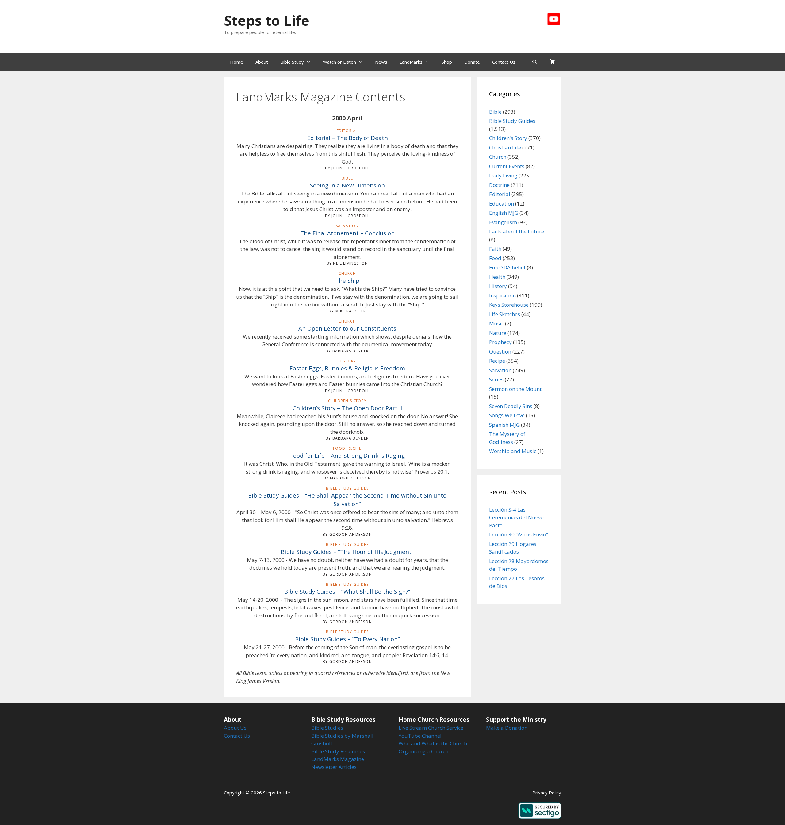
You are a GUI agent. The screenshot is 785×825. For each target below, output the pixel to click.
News (381, 62)
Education (501, 203)
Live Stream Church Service (431, 727)
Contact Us (503, 62)
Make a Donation (506, 727)
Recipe (497, 360)
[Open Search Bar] (535, 62)
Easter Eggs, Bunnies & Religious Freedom (347, 368)
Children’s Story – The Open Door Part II (347, 408)
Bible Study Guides (512, 120)
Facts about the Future (516, 231)
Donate (472, 62)
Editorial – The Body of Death (347, 138)
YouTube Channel (420, 735)
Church (497, 156)
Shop (447, 62)
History (498, 286)
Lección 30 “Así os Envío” (518, 534)
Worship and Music (512, 451)
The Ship (347, 280)
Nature (497, 332)
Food (495, 258)
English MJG (503, 212)
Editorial (499, 194)
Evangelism (503, 222)
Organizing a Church (423, 751)
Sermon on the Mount (515, 388)
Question (500, 351)
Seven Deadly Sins (510, 406)
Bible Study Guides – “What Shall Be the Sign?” (347, 591)
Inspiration (502, 295)
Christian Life (505, 147)
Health (497, 276)
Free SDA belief (507, 267)
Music (496, 323)
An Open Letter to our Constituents (347, 328)
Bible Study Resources (338, 751)
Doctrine (499, 184)
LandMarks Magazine (337, 759)
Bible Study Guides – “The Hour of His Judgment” (347, 551)
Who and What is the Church (433, 743)
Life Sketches (504, 314)
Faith (495, 248)
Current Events (506, 166)
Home (236, 62)
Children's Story (508, 138)
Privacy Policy (546, 792)
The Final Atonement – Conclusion (347, 233)
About (261, 62)
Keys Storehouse (509, 304)
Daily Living (503, 175)
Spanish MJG (504, 424)
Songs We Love (507, 415)
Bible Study (292, 62)
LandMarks (411, 62)
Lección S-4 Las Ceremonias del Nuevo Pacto (516, 517)
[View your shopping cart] (552, 62)
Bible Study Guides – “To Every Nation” (347, 639)
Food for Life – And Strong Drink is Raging (347, 455)
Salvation (500, 370)
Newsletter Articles (334, 766)
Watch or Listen (339, 62)
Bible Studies (327, 727)
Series (496, 379)
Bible (495, 111)
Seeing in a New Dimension (347, 185)
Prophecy (500, 342)
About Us (235, 727)
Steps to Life (266, 20)
